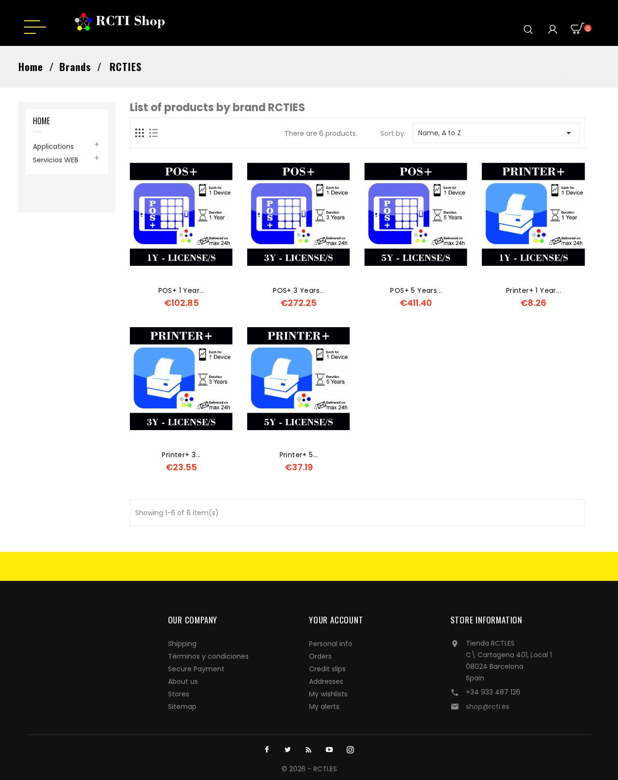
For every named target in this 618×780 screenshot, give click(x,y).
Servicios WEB (55, 160)
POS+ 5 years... (416, 290)
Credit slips (327, 669)
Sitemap (182, 706)
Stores (178, 694)
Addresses (326, 681)
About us (183, 681)
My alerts (324, 706)
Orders (320, 656)
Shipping (182, 644)
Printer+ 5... (299, 455)
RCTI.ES (325, 769)
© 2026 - (297, 769)
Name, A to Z (496, 133)
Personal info (330, 644)
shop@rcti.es (487, 706)
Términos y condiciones (208, 656)
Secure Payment (196, 669)
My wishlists (328, 694)
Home (41, 121)
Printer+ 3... (181, 455)
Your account (336, 620)
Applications (53, 146)
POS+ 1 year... (181, 290)
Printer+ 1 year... (533, 290)
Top (588, 749)
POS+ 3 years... (298, 290)
